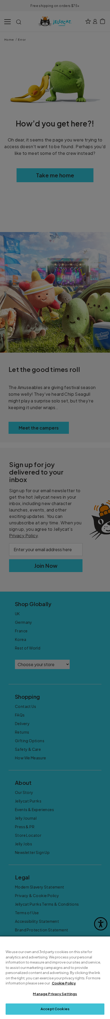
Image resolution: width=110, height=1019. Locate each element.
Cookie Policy (64, 983)
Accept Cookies (55, 1009)
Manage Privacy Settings (55, 994)
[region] (55, 977)
